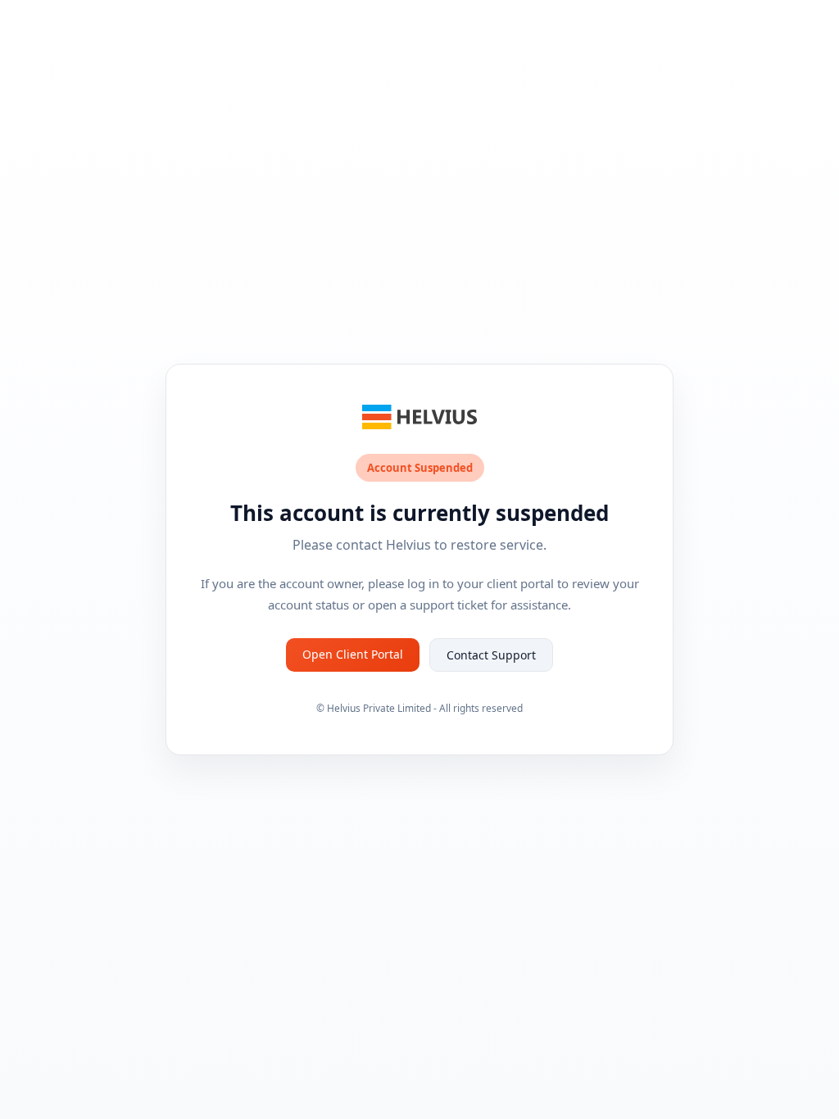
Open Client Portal (352, 654)
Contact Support (491, 655)
